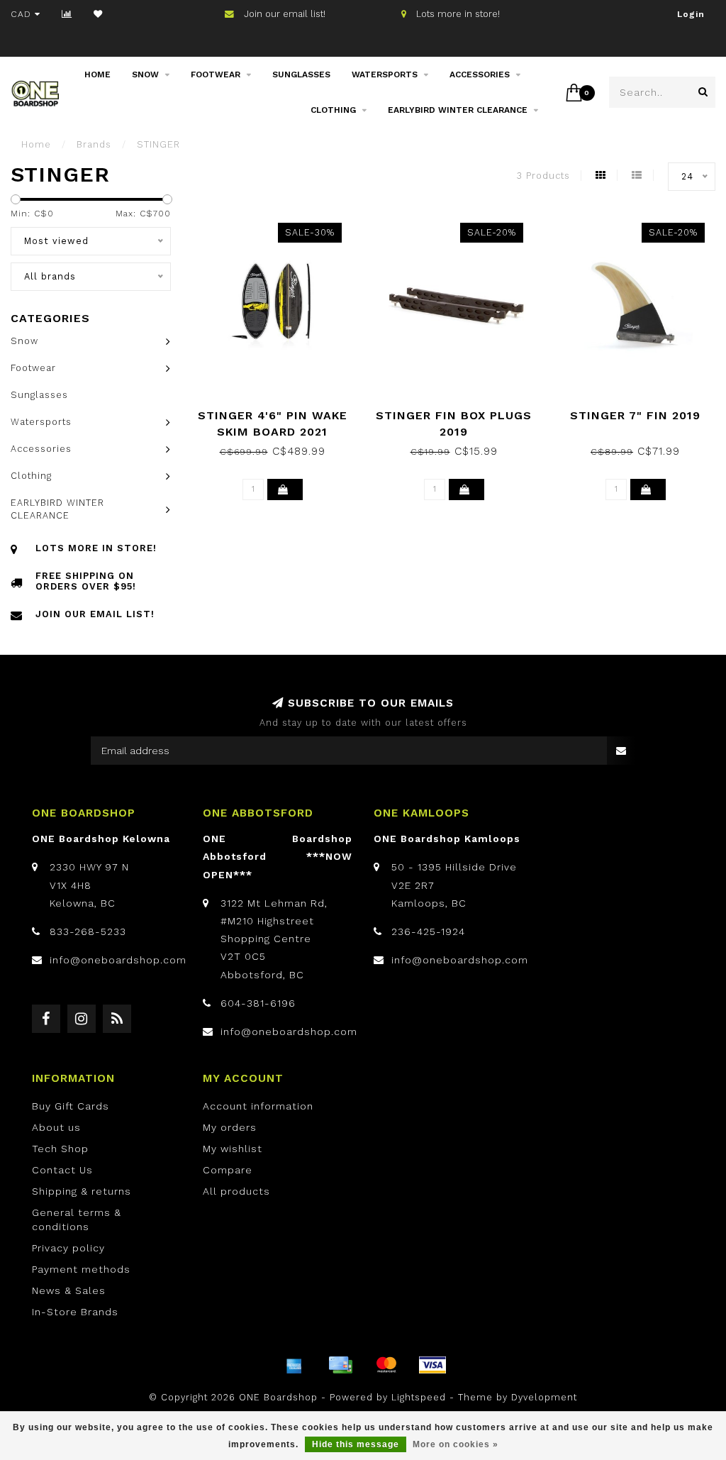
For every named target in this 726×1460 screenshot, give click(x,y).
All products (236, 1191)
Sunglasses (301, 74)
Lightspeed (418, 1397)
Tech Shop (60, 1148)
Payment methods (81, 1269)
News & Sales (69, 1290)
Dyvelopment (544, 1397)
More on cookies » (455, 1444)
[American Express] (294, 1365)
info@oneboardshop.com (118, 960)
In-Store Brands (75, 1311)
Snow (145, 74)
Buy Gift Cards (70, 1106)
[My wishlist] (98, 14)
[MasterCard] (386, 1365)
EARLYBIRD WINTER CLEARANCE (457, 110)
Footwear (215, 74)
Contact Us (62, 1170)
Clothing (333, 110)
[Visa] (432, 1365)
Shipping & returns (81, 1191)
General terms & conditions (76, 1219)
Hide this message (355, 1444)
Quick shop (279, 410)
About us (56, 1127)
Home (97, 74)
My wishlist (232, 1148)
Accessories (479, 74)
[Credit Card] (340, 1365)
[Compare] (67, 14)
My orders (230, 1127)
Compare (227, 1170)
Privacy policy (68, 1248)
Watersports (385, 74)
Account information (258, 1106)
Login (691, 14)
